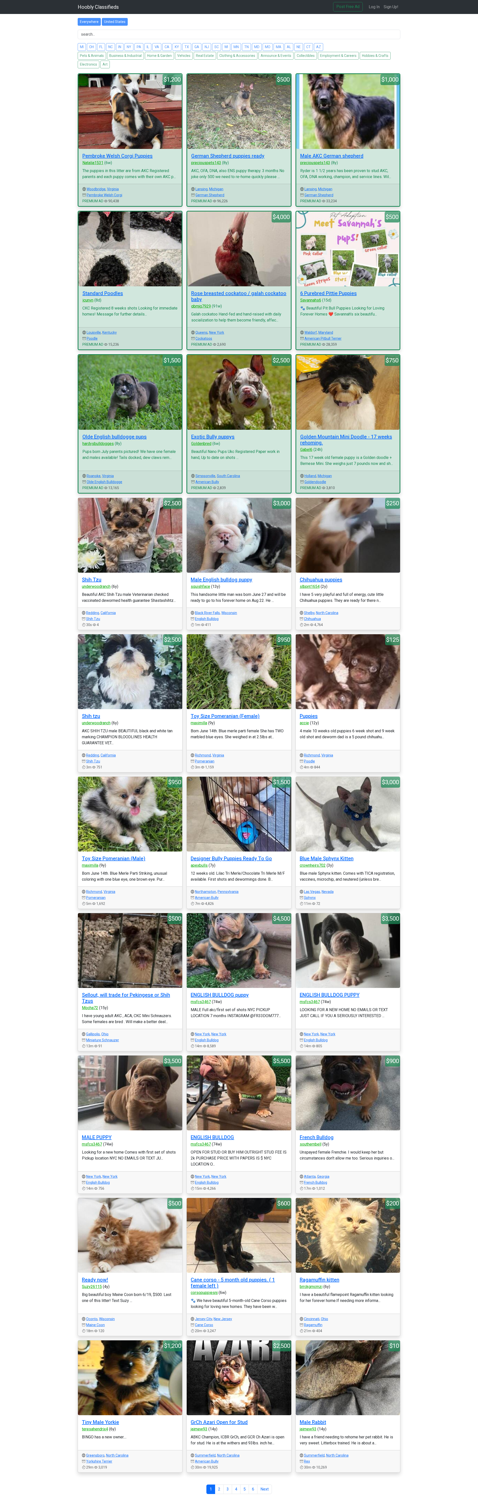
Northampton (205, 892)
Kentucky (109, 332)
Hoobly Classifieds (98, 7)
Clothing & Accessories (237, 56)
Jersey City (203, 1319)
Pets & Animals (92, 56)
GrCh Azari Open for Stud (219, 1422)
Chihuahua (312, 619)
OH (91, 47)
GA (196, 47)
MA (278, 47)
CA (167, 47)
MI (82, 47)
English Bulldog (207, 619)
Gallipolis (93, 1034)
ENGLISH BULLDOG (212, 1137)
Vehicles (183, 56)
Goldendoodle (315, 482)
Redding (92, 613)
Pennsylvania (228, 892)
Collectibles (306, 56)
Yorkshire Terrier (99, 1461)
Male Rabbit (313, 1422)
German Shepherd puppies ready (227, 156)
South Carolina (228, 476)
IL (148, 47)
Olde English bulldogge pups (114, 437)
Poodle (92, 338)
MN (236, 47)
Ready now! (95, 1280)
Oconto (92, 1319)
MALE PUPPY (97, 1137)
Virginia (113, 189)
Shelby (309, 613)
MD (256, 47)
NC (110, 47)
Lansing (201, 189)
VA (157, 47)
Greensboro (95, 1455)
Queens (201, 332)
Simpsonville (205, 476)
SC (216, 47)
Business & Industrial (125, 56)
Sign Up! (391, 6)
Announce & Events (276, 56)
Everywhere (89, 22)
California (108, 613)
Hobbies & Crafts (375, 56)
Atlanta (310, 1176)
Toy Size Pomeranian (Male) (113, 858)
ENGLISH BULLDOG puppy (220, 995)
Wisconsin (229, 613)
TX (186, 47)
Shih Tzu (91, 580)
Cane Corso (204, 1325)
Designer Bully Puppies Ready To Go (231, 858)
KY (177, 47)
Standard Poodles (102, 293)
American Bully (207, 482)
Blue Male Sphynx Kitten (327, 858)
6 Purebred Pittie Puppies (328, 293)
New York (216, 332)
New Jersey (223, 1319)
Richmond (203, 755)
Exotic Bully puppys (213, 437)
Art (105, 64)
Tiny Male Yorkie (100, 1422)
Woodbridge (96, 189)
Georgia (323, 1176)
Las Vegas (312, 892)
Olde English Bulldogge (104, 482)
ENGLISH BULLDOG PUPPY (329, 995)
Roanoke (94, 476)
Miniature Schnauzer (102, 1040)
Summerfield (205, 1455)
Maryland (325, 332)
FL (101, 47)
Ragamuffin (313, 1325)
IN (119, 47)
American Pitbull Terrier (323, 338)
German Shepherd (209, 195)
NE (299, 47)
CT (308, 47)
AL (289, 47)
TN (246, 47)
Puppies (309, 716)
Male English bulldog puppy (221, 580)
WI (226, 47)
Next (264, 1489)
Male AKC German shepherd (331, 156)
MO (267, 47)
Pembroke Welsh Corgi (104, 195)
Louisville (94, 332)
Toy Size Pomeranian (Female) (225, 716)
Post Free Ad (347, 6)
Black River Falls (207, 613)
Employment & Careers (338, 56)
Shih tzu (91, 716)
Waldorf (310, 332)
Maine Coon (95, 1325)
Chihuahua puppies (321, 580)
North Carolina (327, 613)
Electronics (88, 64)
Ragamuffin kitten (319, 1280)
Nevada (328, 892)
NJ (207, 47)
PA (139, 47)
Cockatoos (203, 338)
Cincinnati (311, 1319)
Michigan (216, 189)
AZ (318, 47)
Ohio (105, 1034)
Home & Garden (159, 56)
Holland (310, 476)
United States (114, 22)
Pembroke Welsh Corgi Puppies (117, 156)
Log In (374, 6)
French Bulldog (317, 1137)
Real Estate (205, 56)
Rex (307, 1461)
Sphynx (310, 898)
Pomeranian (204, 761)
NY (129, 47)
